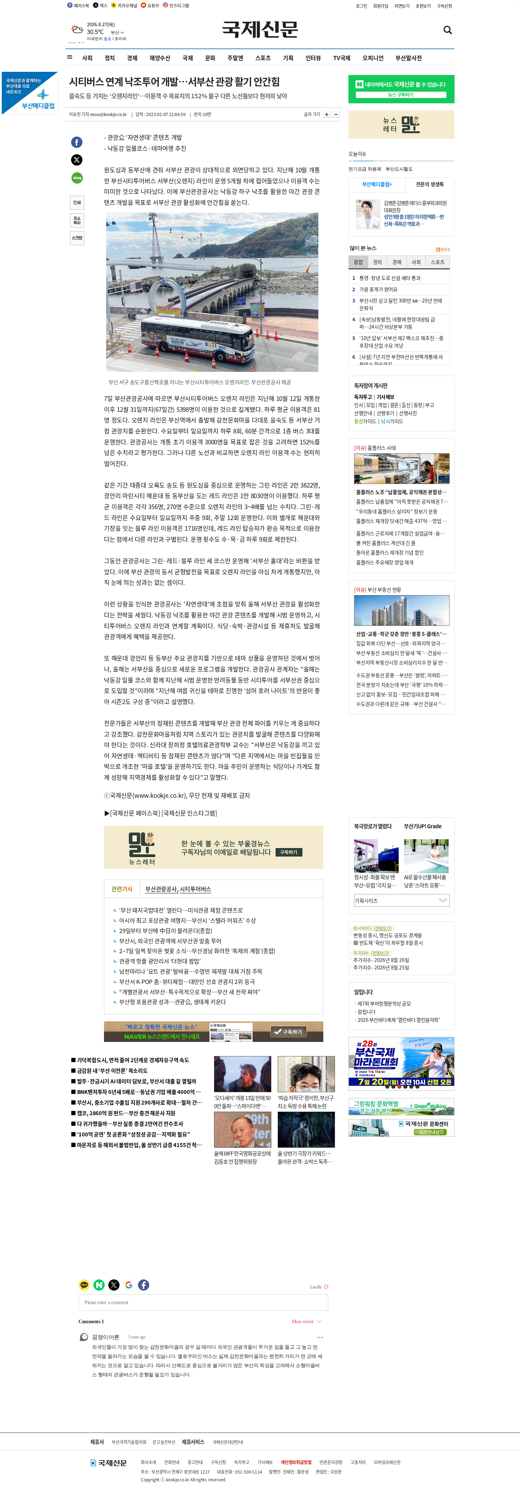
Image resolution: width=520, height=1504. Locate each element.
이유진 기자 (79, 114)
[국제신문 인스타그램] (189, 812)
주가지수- (371, 953)
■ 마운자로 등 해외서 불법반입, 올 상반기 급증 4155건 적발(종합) (143, 1144)
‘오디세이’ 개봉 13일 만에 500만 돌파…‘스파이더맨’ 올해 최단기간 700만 (242, 1105)
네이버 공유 (77, 178)
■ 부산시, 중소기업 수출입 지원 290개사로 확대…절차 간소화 (139, 1102)
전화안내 (171, 1462)
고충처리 (358, 1462)
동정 (418, 404)
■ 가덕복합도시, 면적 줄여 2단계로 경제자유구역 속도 (130, 1060)
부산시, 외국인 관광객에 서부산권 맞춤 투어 (170, 941)
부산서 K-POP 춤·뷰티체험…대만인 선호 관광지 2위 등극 (187, 981)
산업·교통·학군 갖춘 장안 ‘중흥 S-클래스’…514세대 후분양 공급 (422, 633)
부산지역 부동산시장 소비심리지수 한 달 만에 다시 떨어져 (414, 662)
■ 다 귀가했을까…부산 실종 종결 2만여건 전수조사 (127, 1123)
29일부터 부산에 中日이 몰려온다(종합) (165, 930)
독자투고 (241, 1462)
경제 (132, 57)
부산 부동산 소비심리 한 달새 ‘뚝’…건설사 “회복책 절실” (413, 652)
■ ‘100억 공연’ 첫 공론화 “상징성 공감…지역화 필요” (130, 1134)
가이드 (365, 421)
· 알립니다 (364, 1011)
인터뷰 (313, 57)
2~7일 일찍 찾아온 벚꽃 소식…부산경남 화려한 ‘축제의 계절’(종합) (197, 950)
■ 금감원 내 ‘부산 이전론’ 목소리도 (109, 1070)
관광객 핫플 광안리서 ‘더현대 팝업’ (160, 961)
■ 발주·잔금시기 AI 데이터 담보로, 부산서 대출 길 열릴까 (133, 1081)
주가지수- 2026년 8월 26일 (381, 959)
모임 (370, 404)
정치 (110, 57)
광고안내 (195, 1462)
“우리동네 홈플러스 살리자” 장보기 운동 (397, 511)
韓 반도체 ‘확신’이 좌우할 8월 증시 (388, 942)
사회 (87, 57)
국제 (188, 57)
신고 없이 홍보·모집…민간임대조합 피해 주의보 (405, 694)
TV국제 (342, 57)
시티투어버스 (195, 888)
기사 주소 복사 (77, 221)
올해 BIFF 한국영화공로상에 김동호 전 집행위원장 (242, 1157)
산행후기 (385, 412)
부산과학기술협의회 (129, 1442)
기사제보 (265, 1462)
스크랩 (77, 239)
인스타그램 (179, 5)
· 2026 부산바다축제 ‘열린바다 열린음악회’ (397, 1019)
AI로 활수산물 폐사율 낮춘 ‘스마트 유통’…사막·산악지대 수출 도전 (425, 889)
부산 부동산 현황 (377, 589)
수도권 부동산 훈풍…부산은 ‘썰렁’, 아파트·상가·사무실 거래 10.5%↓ (427, 675)
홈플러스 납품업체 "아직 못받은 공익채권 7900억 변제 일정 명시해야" (427, 501)
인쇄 (77, 203)
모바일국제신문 (387, 1462)
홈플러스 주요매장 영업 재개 (385, 562)
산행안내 (363, 412)
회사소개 (148, 1462)
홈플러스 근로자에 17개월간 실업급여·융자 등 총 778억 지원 (417, 533)
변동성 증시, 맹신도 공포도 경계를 (387, 935)
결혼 (394, 404)
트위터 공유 (77, 161)
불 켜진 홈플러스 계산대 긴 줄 (386, 542)
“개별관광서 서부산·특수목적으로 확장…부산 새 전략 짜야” (190, 991)
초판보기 (423, 6)
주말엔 (235, 57)
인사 (358, 404)
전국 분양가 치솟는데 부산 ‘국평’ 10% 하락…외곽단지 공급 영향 (421, 684)
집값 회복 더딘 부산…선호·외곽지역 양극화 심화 (405, 643)
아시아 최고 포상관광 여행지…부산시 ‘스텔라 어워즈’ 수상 (187, 920)
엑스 (104, 5)
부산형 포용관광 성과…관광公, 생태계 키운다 (172, 1001)
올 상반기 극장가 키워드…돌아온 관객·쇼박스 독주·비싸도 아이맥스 (304, 1161)
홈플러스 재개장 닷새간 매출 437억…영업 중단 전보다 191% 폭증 (423, 520)
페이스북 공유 (77, 143)
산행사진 (408, 412)
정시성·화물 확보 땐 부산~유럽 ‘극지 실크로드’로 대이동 (375, 885)
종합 (358, 261)
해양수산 (160, 57)
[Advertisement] (401, 766)
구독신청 (444, 6)
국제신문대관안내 (228, 1442)
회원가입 (380, 6)
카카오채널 (127, 5)
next (450, 1061)
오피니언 (373, 57)
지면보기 (402, 6)
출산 (405, 404)
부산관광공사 (161, 888)
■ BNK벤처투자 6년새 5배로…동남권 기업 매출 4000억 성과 (138, 1091)
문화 (210, 57)
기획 (288, 57)
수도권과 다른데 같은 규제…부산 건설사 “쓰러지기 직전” (414, 703)
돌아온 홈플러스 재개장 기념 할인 (389, 552)
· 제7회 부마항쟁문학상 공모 (382, 1003)
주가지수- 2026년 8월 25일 (381, 967)
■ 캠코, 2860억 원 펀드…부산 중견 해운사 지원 (123, 1113)
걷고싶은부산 (163, 1442)
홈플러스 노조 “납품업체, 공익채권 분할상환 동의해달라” (414, 491)
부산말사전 (408, 57)
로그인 (361, 6)
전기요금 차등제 (364, 169)
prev (352, 1061)
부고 (429, 404)
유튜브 (153, 5)
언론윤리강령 (330, 1462)
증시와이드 (372, 928)
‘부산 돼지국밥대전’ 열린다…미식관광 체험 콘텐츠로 (181, 910)
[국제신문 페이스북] (135, 812)
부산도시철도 (399, 169)
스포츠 (263, 57)
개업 (382, 404)
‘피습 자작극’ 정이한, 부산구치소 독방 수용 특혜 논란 (306, 1102)
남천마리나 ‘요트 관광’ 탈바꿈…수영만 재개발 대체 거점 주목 (190, 971)
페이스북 (81, 5)
